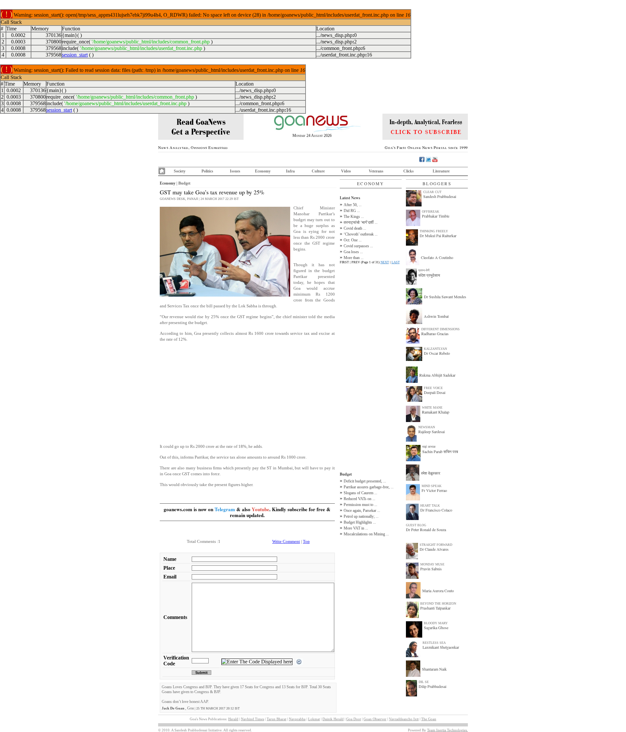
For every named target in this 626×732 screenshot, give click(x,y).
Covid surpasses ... (358, 246)
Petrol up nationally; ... (361, 516)
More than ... (354, 257)
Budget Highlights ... (360, 522)
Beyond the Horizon (438, 603)
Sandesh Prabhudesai (439, 196)
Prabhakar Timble (435, 216)
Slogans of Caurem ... (360, 493)
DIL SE (424, 682)
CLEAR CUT (432, 192)
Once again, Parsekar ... (362, 510)
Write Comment (286, 541)
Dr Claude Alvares (434, 549)
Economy (263, 171)
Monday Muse (432, 564)
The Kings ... (354, 216)
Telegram (225, 509)
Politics (207, 171)
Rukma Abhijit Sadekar (437, 375)
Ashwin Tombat (436, 316)
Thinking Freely (434, 231)
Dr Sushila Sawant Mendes (445, 296)
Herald (233, 719)
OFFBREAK (430, 211)
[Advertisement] (247, 393)
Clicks (408, 171)
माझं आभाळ (429, 446)
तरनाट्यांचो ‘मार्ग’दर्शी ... (361, 222)
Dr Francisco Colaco (436, 509)
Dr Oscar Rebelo (437, 353)
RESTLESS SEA (434, 642)
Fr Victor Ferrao (434, 490)
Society (180, 171)
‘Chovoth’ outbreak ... (361, 234)
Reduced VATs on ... (359, 498)
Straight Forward (436, 544)
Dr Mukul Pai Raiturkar (438, 235)
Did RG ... (352, 210)
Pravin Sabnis (431, 568)
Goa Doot (353, 719)
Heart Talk (430, 505)
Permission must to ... (360, 504)
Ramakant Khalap (435, 412)
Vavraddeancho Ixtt (404, 719)
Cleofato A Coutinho (437, 257)
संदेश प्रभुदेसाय (429, 275)
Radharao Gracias (435, 333)
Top (306, 541)
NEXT (384, 262)
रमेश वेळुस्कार (430, 473)
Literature (441, 171)
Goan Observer (375, 719)
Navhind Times (252, 719)
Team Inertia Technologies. (447, 730)
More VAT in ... (356, 528)
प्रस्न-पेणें (423, 270)
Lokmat (314, 719)
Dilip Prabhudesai (432, 686)
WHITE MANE (432, 407)
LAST (396, 262)
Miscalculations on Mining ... (366, 534)
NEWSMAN (426, 427)
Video (346, 171)
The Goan (428, 719)
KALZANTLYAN (435, 348)
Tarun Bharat (276, 719)
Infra (290, 171)
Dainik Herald (333, 719)
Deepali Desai (434, 392)
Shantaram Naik (434, 669)
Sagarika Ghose (436, 627)
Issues (235, 171)
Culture (318, 171)
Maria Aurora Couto (438, 590)
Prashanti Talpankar (435, 607)
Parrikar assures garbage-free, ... (369, 487)
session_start (75, 54)
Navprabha (297, 719)
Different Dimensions (440, 329)
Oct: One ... (353, 240)
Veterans (376, 171)
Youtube (260, 509)
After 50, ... (353, 205)
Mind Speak (431, 486)
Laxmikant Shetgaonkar (441, 647)
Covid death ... (355, 228)
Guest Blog (416, 525)
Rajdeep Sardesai (431, 431)
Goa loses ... (353, 252)
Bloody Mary (436, 623)
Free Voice (433, 388)
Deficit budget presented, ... (365, 481)
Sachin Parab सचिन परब (440, 451)
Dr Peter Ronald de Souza (426, 529)
